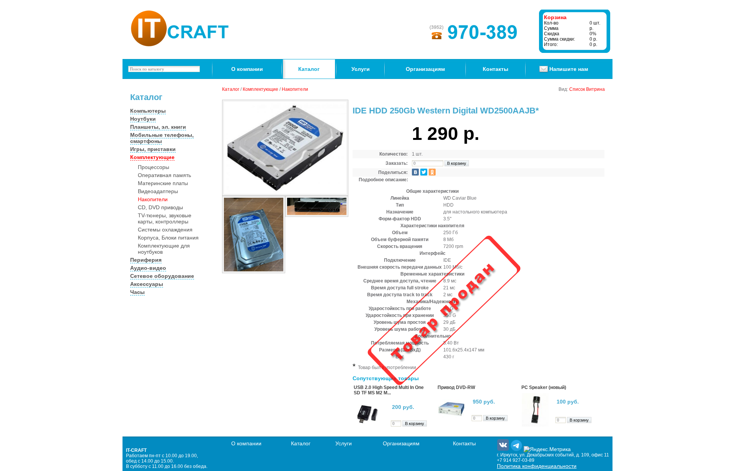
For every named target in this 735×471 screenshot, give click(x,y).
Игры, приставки (153, 149)
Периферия (146, 260)
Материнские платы (163, 183)
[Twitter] (423, 172)
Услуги (360, 69)
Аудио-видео (148, 268)
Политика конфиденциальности (537, 466)
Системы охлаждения (165, 229)
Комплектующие (152, 157)
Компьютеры (148, 111)
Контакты (495, 69)
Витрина (595, 89)
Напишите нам (568, 69)
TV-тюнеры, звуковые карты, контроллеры (164, 218)
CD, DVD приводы (160, 207)
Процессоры (153, 167)
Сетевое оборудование (162, 276)
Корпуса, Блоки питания (168, 238)
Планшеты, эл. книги (158, 127)
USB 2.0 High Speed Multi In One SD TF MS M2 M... (389, 390)
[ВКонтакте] (415, 172)
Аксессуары (146, 284)
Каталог (309, 69)
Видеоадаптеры (158, 191)
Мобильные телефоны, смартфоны (162, 138)
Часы (137, 292)
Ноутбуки (143, 119)
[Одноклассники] (432, 172)
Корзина (555, 17)
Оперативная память (164, 175)
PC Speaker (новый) (543, 387)
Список (577, 89)
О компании (247, 69)
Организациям (425, 69)
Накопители (153, 199)
